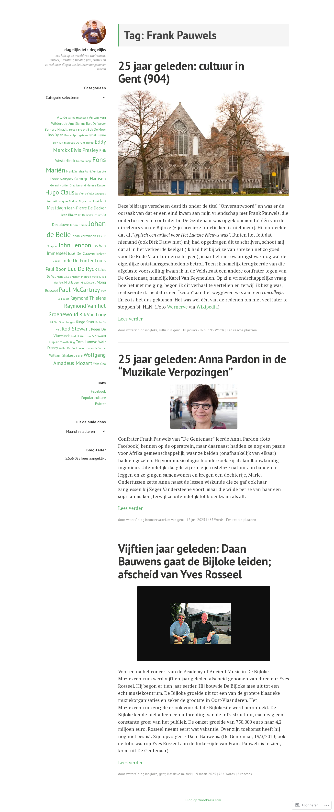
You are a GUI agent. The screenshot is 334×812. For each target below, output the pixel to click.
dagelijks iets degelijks (85, 49)
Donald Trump (85, 142)
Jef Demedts (85, 215)
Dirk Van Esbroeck (64, 142)
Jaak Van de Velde (84, 193)
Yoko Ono (99, 364)
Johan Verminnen (84, 236)
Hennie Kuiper (96, 185)
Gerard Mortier (59, 185)
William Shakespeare (66, 355)
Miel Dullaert (88, 282)
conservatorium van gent (166, 519)
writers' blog (135, 330)
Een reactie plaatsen (242, 330)
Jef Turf (97, 215)
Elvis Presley (84, 150)
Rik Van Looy (92, 314)
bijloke (152, 330)
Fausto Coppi (83, 161)
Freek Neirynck (61, 178)
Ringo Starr (85, 321)
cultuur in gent (169, 330)
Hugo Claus (59, 192)
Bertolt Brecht (77, 129)
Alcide (62, 117)
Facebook (98, 391)
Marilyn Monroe (81, 276)
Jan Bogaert (81, 201)
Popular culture (93, 397)
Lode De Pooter (77, 260)
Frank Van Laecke (95, 171)
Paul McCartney (79, 290)
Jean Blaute (69, 215)
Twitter (100, 403)
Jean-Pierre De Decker (86, 208)
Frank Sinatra (75, 171)
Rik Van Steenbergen (62, 322)
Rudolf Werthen (81, 336)
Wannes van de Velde (92, 348)
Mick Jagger (72, 282)
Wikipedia (207, 307)
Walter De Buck (68, 348)
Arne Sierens (76, 124)
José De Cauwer (82, 253)
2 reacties (244, 774)
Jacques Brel (66, 201)
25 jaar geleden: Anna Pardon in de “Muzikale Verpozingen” (202, 365)
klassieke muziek (179, 774)
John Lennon (74, 245)
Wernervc (177, 307)
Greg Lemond (78, 185)
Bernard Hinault (56, 129)
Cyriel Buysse (97, 135)
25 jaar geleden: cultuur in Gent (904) (181, 72)
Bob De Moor (97, 129)
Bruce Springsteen (76, 135)
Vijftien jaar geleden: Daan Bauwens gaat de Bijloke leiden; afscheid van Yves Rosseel (194, 561)
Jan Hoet (94, 201)
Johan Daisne (79, 225)
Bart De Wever (96, 123)
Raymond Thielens (88, 298)
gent (162, 774)
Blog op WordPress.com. (204, 800)
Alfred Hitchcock (78, 117)
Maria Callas (64, 276)
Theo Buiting (67, 342)
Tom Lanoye (86, 341)
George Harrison (90, 179)
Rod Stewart (76, 328)
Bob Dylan (55, 135)
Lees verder (130, 319)
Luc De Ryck (82, 269)
